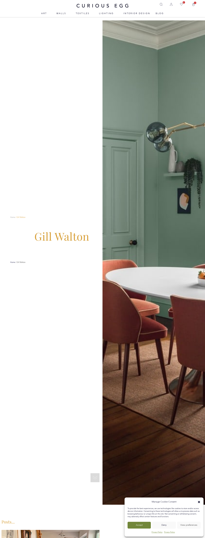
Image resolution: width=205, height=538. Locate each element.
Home (12, 217)
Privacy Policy (157, 532)
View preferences (188, 525)
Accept (139, 525)
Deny (164, 525)
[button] (198, 501)
